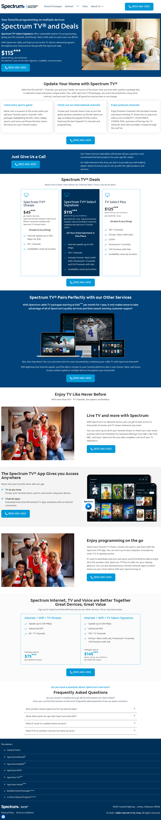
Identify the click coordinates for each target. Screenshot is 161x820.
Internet (69, 7)
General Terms (13, 750)
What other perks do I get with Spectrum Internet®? (51, 716)
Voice (85, 7)
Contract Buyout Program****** (21, 797)
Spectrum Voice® (16, 784)
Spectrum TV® (15, 777)
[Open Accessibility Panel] (3, 817)
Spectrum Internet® (16, 757)
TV (77, 7)
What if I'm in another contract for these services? (50, 731)
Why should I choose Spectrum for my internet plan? (51, 709)
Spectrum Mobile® (16, 764)
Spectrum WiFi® (14, 771)
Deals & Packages (53, 7)
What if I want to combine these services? (46, 724)
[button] (80, 709)
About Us (96, 7)
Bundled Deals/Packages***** (20, 791)
